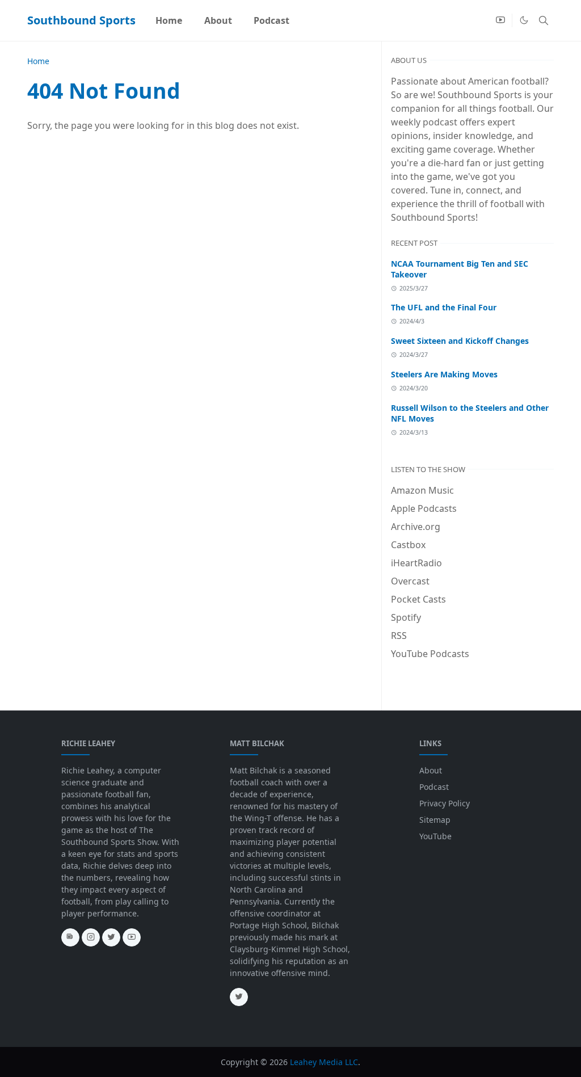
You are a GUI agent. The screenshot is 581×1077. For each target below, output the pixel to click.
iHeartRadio (416, 563)
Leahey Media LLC (324, 1062)
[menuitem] (169, 20)
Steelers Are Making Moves (444, 374)
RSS (399, 635)
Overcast (410, 581)
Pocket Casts (418, 599)
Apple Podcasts (424, 508)
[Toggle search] (543, 20)
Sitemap (435, 819)
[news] (70, 937)
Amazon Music (422, 490)
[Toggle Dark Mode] (524, 20)
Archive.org (415, 526)
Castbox (408, 544)
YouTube (435, 836)
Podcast (434, 786)
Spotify (406, 617)
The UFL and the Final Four (443, 307)
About (430, 770)
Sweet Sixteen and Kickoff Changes (460, 340)
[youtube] (500, 20)
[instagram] (91, 937)
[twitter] (111, 937)
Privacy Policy (444, 803)
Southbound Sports (81, 20)
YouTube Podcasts (430, 653)
